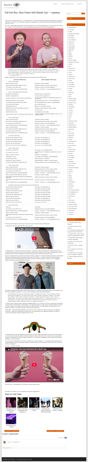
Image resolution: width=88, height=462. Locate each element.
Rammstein (71, 165)
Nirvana (70, 139)
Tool (70, 198)
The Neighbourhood (73, 192)
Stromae (71, 183)
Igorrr (70, 96)
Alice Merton (72, 37)
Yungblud (71, 214)
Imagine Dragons (73, 98)
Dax (70, 66)
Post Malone (72, 157)
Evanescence (72, 76)
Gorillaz (70, 88)
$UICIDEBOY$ (72, 27)
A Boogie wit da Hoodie (74, 33)
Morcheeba (71, 129)
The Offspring (72, 194)
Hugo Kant (71, 92)
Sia (69, 173)
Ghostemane (72, 86)
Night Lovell (71, 135)
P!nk (70, 147)
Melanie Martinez (73, 127)
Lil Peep (70, 108)
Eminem (71, 74)
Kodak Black (72, 106)
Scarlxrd (71, 171)
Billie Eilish (71, 50)
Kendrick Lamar (72, 102)
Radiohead (71, 161)
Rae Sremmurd (72, 163)
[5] (58, 162)
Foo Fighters (72, 84)
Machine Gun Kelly (73, 121)
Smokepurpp (72, 181)
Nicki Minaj (71, 133)
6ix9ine (70, 31)
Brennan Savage (72, 60)
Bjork (70, 52)
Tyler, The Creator (73, 206)
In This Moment (72, 100)
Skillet (70, 175)
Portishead (71, 155)
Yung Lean (71, 212)
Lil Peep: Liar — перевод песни (12, 430)
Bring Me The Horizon (74, 62)
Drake (70, 72)
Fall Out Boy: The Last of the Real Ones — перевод (11, 410)
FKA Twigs (71, 82)
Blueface (71, 56)
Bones (70, 58)
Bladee (70, 54)
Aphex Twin (71, 41)
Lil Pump (71, 110)
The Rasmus (72, 196)
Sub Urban (71, 185)
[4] (48, 143)
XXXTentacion (72, 210)
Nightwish (71, 137)
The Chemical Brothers (74, 190)
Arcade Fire (71, 43)
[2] (49, 95)
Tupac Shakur (72, 202)
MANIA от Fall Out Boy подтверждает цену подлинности (22, 410)
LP (69, 119)
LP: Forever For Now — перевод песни (55, 430)
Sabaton (71, 169)
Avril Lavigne (72, 46)
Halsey (70, 90)
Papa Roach (71, 151)
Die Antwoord (72, 70)
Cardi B (70, 64)
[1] (60, 89)
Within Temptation (73, 208)
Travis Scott (71, 200)
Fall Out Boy (71, 78)
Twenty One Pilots (73, 204)
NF (69, 131)
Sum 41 (70, 188)
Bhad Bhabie (72, 47)
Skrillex (70, 177)
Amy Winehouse (72, 39)
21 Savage (71, 29)
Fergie (70, 80)
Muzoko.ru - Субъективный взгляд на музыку (21, 459)
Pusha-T (71, 159)
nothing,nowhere (72, 141)
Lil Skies (71, 112)
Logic (70, 116)
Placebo (71, 153)
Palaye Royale (72, 149)
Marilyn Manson (72, 125)
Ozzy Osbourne (72, 145)
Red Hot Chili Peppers (74, 167)
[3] (40, 98)
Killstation (71, 104)
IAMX (70, 94)
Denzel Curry (72, 68)
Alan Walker (71, 35)
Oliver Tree (71, 143)
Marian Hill (71, 123)
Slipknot (70, 179)
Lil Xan (70, 115)
